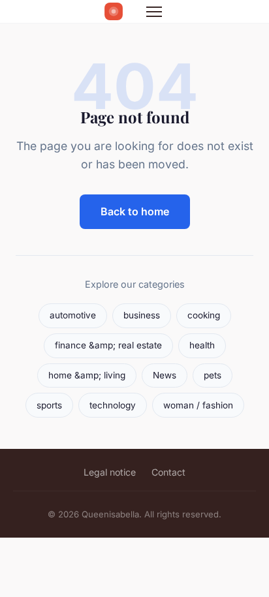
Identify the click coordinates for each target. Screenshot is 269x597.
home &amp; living (86, 375)
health (202, 345)
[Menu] (154, 11)
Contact (168, 472)
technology (112, 405)
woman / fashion (198, 405)
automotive (73, 315)
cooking (203, 315)
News (164, 375)
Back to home (135, 211)
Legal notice (110, 472)
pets (212, 375)
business (141, 315)
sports (49, 405)
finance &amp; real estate (108, 345)
